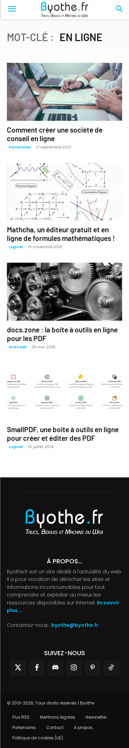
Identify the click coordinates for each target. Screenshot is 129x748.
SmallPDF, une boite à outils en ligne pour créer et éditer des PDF (63, 433)
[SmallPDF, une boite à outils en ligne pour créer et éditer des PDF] (64, 392)
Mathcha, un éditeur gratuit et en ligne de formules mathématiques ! (61, 233)
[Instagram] (74, 668)
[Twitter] (18, 668)
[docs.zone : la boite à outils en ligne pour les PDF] (64, 292)
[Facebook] (36, 668)
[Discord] (55, 668)
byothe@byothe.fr (74, 625)
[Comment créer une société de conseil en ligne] (64, 92)
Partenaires (20, 147)
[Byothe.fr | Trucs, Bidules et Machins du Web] (64, 9)
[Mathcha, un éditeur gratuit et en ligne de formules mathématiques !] (64, 192)
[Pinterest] (92, 668)
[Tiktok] (111, 668)
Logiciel (16, 247)
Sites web (18, 347)
